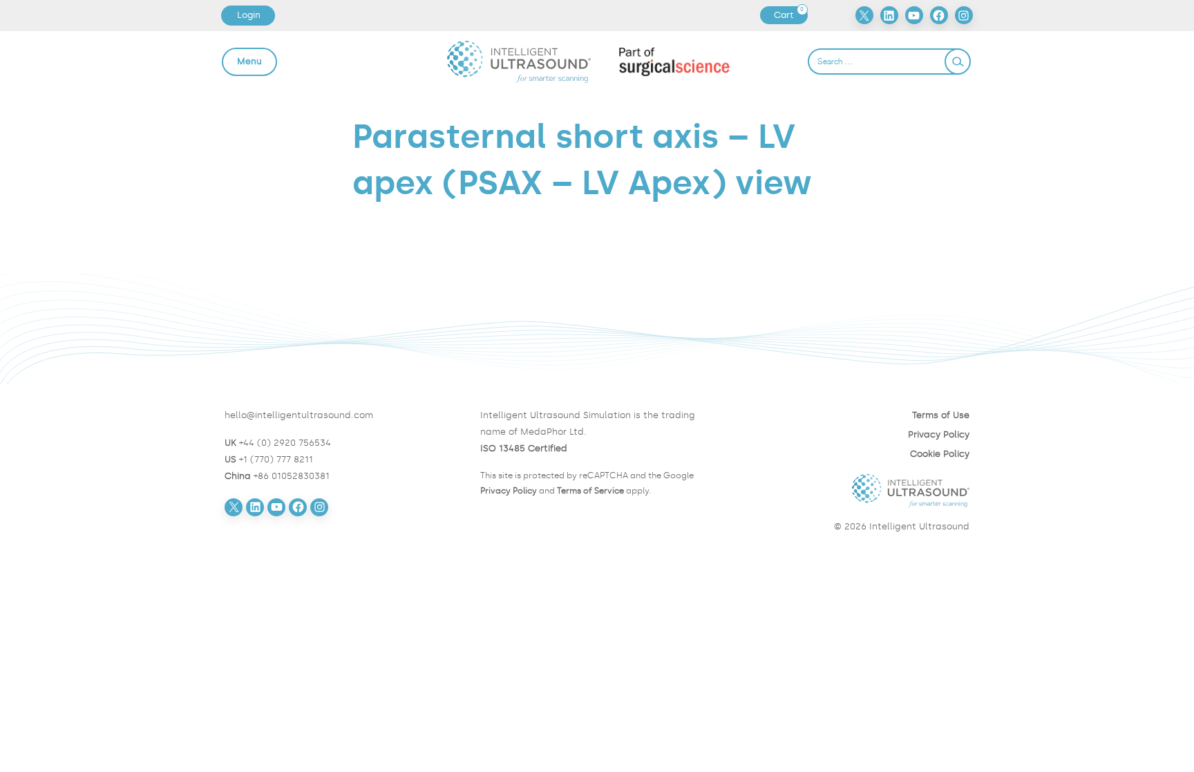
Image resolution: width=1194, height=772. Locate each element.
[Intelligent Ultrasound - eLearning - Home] (519, 61)
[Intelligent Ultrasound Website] (852, 490)
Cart (790, 15)
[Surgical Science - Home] (675, 61)
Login (248, 15)
